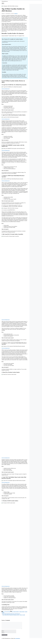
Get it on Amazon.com (5, 88)
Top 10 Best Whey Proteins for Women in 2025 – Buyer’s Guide (14, 614)
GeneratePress (17, 638)
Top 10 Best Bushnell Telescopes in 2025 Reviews (11, 613)
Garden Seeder (21, 611)
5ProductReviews (5, 1)
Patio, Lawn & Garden (6, 611)
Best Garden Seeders (15, 611)
